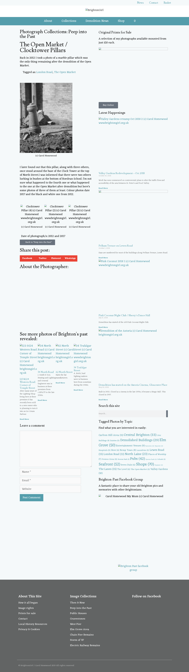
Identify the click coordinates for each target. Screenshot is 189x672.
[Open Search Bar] (143, 21)
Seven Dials (128, 465)
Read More (24, 419)
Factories (149, 446)
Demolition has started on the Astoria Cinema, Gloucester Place (133, 385)
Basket (167, 2)
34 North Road (46, 372)
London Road (44, 72)
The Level (123, 469)
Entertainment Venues (130, 446)
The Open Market (65, 72)
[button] (27, 258)
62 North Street (64, 372)
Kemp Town (128, 450)
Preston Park (123, 459)
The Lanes (107, 469)
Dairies (115, 440)
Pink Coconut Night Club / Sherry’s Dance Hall (124, 315)
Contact (153, 2)
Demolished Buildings (139, 440)
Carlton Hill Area (111, 435)
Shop (121, 21)
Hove (115, 450)
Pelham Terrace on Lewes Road (116, 245)
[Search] (167, 413)
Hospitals (104, 450)
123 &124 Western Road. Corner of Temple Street (28, 384)
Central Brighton (140, 435)
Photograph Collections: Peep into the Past (53, 34)
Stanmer (159, 465)
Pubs (137, 459)
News (140, 2)
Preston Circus (109, 459)
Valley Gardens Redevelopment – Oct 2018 (122, 173)
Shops (145, 464)
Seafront (109, 464)
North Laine (136, 454)
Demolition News (97, 21)
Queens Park (151, 459)
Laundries (143, 450)
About (48, 21)
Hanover (159, 446)
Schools (161, 459)
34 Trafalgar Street (80, 369)
